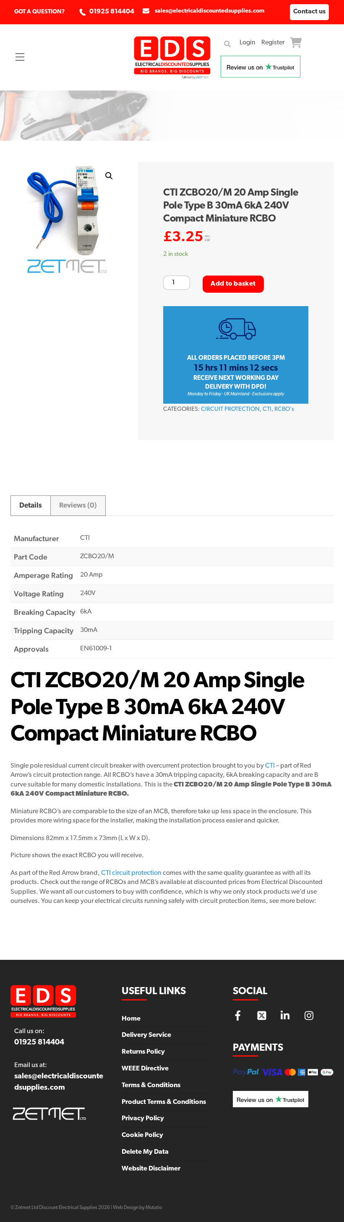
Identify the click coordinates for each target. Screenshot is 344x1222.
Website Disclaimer (151, 1168)
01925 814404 (111, 11)
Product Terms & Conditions (164, 1102)
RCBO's (284, 409)
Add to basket (233, 284)
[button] (109, 175)
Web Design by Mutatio (137, 1207)
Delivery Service (146, 1035)
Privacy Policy (143, 1118)
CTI (267, 409)
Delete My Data (145, 1152)
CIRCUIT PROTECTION (230, 409)
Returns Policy (143, 1052)
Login (247, 42)
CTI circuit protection (131, 873)
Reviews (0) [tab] (78, 505)
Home (131, 1019)
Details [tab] (30, 505)
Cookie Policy (142, 1135)
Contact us (309, 11)
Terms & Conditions (151, 1085)
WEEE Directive (145, 1068)
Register (272, 42)
